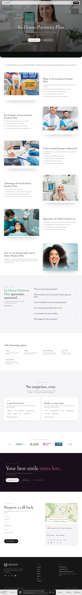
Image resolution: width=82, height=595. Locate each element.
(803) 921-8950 (60, 535)
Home (32, 19)
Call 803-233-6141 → (8, 305)
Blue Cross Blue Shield (19, 410)
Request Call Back (10, 541)
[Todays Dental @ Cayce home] (7, 3)
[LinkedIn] (60, 542)
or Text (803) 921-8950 (38, 480)
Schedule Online (11, 480)
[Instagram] (48, 542)
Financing (36, 19)
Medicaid (9, 413)
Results (38, 574)
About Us (39, 567)
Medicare (15, 413)
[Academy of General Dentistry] (34, 444)
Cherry (46, 410)
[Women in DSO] (47, 444)
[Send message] (53, 592)
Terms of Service (74, 588)
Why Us (38, 571)
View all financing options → (50, 417)
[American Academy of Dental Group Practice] (69, 444)
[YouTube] (51, 542)
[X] (57, 542)
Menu (76, 2)
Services (39, 569)
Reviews (39, 576)
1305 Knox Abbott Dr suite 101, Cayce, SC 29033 (68, 574)
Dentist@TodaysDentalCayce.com (66, 571)
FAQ (38, 578)
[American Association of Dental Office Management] (58, 444)
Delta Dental (9, 410)
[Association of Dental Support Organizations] (20, 444)
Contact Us (39, 580)
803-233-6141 (50, 535)
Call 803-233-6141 (48, 40)
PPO (20, 413)
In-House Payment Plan (54, 410)
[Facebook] (54, 542)
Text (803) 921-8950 (63, 569)
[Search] (71, 2)
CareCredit (47, 413)
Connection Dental (29, 410)
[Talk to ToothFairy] (50, 592)
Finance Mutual (55, 413)
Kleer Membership (70, 410)
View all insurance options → (13, 417)
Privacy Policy (67, 588)
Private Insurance (27, 413)
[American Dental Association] (10, 444)
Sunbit (62, 410)
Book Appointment (34, 40)
